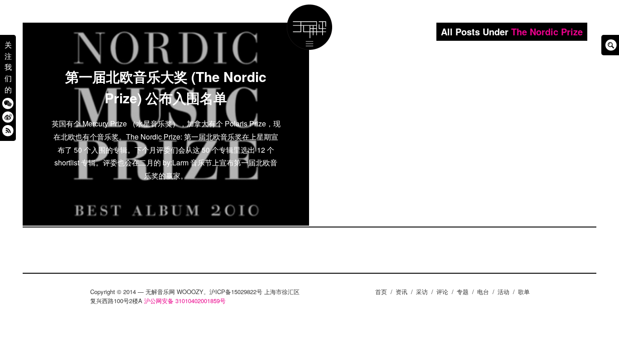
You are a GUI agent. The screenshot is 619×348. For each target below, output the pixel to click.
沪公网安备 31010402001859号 (185, 300)
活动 (503, 291)
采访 (422, 291)
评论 (442, 291)
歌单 (524, 291)
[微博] (8, 116)
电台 (483, 291)
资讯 (401, 291)
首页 (381, 291)
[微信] (8, 103)
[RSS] (8, 130)
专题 (463, 291)
